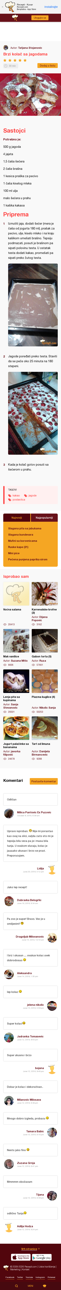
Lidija (40, 868)
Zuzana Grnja (26, 1162)
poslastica (19, 499)
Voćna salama (16, 604)
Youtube (29, 1277)
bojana (39, 1068)
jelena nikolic (35, 1004)
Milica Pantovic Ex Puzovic (34, 812)
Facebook (10, 1277)
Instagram (40, 1277)
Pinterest (51, 1277)
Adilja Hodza (25, 1226)
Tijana (40, 1194)
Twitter (20, 1277)
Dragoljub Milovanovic (30, 936)
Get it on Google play (42, 1257)
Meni (30, 1286)
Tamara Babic (35, 1131)
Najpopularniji (44, 517)
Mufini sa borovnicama (22, 540)
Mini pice (14, 553)
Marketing (15, 1269)
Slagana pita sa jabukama (24, 528)
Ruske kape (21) (18, 546)
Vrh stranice (29, 1248)
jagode (33, 495)
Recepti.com (6, 1268)
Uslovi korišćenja (47, 1266)
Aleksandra (24, 973)
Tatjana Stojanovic (30, 47)
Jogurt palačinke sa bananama (16, 738)
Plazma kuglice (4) (45, 691)
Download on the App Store (21, 1257)
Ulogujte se (40, 17)
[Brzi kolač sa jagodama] (33, 305)
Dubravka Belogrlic (29, 900)
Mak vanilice (16, 648)
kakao (16, 495)
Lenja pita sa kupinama (16, 691)
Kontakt (25, 1269)
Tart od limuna (45, 738)
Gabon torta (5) (45, 648)
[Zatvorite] (2, 7)
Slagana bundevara (20, 534)
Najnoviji (17, 517)
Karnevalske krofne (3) (45, 604)
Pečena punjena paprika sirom (27, 559)
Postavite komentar (43, 781)
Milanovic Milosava (29, 1099)
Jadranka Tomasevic (30, 1036)
